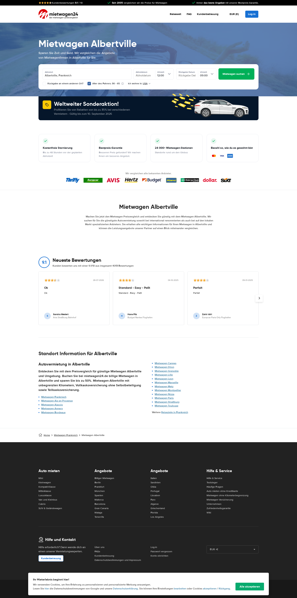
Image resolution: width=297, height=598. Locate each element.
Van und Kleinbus (47, 499)
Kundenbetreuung (207, 14)
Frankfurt (99, 486)
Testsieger (212, 482)
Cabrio (42, 504)
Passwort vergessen (161, 551)
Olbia (153, 486)
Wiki (209, 512)
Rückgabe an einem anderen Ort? (65, 83)
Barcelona (100, 504)
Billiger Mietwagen (104, 478)
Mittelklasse (44, 491)
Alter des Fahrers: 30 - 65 (106, 83)
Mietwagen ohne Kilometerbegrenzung (227, 495)
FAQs (97, 551)
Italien (154, 478)
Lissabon (155, 495)
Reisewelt (175, 14)
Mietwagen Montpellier (168, 390)
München (100, 491)
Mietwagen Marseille (166, 382)
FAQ (189, 14)
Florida (154, 512)
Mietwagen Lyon (164, 378)
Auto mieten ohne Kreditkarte (222, 491)
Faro (153, 499)
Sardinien (156, 482)
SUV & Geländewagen (50, 508)
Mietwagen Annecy (52, 408)
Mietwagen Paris (164, 398)
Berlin (98, 482)
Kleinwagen (44, 482)
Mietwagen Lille (164, 374)
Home (47, 435)
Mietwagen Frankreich (66, 435)
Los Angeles (157, 516)
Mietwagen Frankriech (53, 396)
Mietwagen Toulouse (166, 405)
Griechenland (158, 508)
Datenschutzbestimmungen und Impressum (118, 560)
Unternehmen (214, 504)
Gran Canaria (101, 508)
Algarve (155, 504)
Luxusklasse (45, 495)
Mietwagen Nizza (164, 394)
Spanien (99, 495)
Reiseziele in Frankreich (174, 412)
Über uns (99, 547)
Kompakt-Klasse (47, 486)
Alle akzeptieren (250, 587)
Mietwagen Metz (164, 386)
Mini (40, 478)
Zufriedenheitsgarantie (219, 508)
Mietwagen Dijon (164, 367)
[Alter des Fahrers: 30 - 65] (89, 83)
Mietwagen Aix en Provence (57, 400)
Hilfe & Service (214, 478)
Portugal (155, 491)
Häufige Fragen (215, 486)
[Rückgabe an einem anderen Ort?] (44, 83)
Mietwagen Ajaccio (52, 404)
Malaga (98, 512)
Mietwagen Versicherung (220, 499)
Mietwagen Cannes (165, 363)
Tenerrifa (99, 516)
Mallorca (99, 499)
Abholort (49, 72)
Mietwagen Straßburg (167, 401)
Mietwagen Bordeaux (53, 412)
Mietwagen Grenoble (167, 371)
